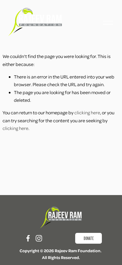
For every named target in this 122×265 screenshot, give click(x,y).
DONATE (89, 238)
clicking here (87, 112)
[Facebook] (28, 238)
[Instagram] (38, 238)
